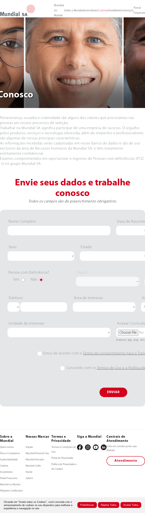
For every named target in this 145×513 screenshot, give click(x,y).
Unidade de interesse (26, 324)
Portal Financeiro (8, 478)
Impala (29, 447)
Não (34, 280)
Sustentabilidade (9, 459)
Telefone (15, 298)
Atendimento (115, 10)
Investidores (90, 10)
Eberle (29, 472)
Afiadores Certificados (11, 490)
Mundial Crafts (33, 465)
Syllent (29, 478)
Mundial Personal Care (37, 453)
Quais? (82, 273)
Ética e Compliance (10, 453)
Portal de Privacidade (62, 458)
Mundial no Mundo (10, 484)
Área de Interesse (88, 298)
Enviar (113, 392)
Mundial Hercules (35, 459)
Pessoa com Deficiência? (28, 273)
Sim (16, 280)
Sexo (12, 247)
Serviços (129, 10)
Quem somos (7, 447)
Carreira (102, 10)
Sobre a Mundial (74, 10)
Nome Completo (22, 222)
